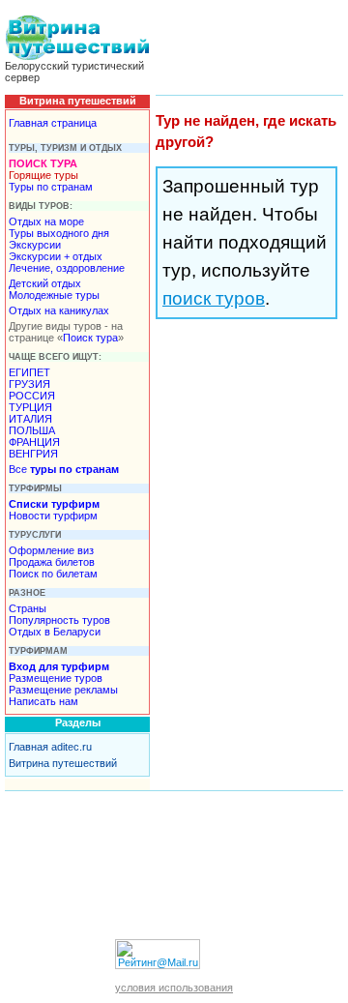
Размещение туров (55, 678)
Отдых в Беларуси (55, 631)
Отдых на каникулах (59, 310)
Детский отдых (45, 283)
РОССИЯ (32, 395)
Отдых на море (46, 221)
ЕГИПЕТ (29, 372)
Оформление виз (51, 550)
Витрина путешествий (63, 763)
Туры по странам (51, 186)
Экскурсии (35, 245)
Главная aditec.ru (50, 746)
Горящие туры (43, 175)
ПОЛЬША (32, 430)
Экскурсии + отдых (55, 256)
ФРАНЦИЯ (34, 442)
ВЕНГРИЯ (33, 453)
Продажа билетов (52, 562)
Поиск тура (90, 337)
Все (64, 469)
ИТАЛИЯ (30, 419)
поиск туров (213, 298)
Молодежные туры (54, 295)
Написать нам (43, 701)
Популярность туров (59, 620)
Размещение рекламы (63, 689)
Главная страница (53, 123)
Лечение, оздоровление (67, 268)
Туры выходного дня (59, 233)
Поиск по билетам (53, 573)
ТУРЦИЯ (30, 407)
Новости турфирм (53, 515)
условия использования (174, 987)
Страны (27, 608)
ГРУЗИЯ (29, 384)
